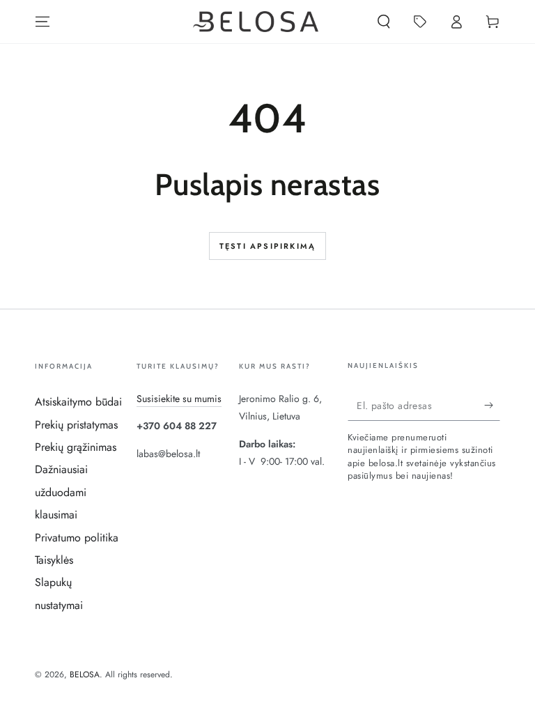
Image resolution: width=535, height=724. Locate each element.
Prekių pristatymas (76, 425)
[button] (384, 21)
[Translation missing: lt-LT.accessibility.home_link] (255, 21)
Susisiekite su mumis (179, 399)
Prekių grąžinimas (75, 447)
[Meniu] (42, 21)
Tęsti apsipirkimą (267, 246)
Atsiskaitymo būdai (78, 402)
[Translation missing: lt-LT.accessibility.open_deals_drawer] (420, 21)
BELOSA (85, 674)
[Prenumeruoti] (492, 405)
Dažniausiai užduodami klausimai (61, 492)
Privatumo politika (76, 538)
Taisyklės (54, 560)
